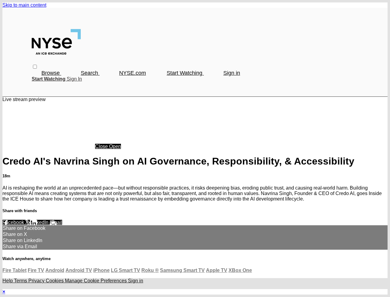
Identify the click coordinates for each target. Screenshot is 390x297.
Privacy (37, 280)
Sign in (231, 73)
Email (56, 222)
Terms (21, 280)
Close (102, 146)
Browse (51, 73)
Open (115, 146)
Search (90, 73)
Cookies (55, 280)
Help (8, 280)
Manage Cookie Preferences (96, 280)
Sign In (74, 78)
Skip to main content (24, 5)
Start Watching (185, 73)
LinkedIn (40, 222)
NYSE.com (132, 73)
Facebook (13, 222)
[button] (35, 67)
